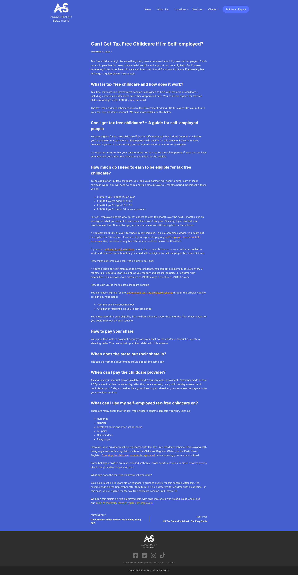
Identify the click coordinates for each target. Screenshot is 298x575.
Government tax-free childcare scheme (149, 292)
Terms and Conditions (164, 562)
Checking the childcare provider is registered (128, 455)
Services (197, 9)
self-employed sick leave (119, 249)
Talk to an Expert (236, 9)
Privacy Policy (144, 562)
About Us (162, 9)
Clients (212, 9)
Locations (180, 9)
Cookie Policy (129, 562)
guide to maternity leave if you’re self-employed (123, 502)
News (147, 9)
